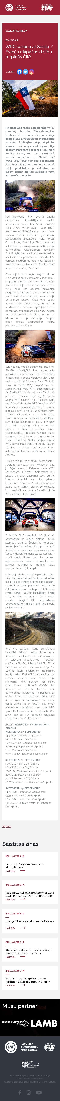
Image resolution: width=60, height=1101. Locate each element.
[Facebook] (19, 72)
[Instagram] (31, 72)
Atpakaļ (6, 826)
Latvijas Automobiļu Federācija (34, 1075)
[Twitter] (25, 72)
